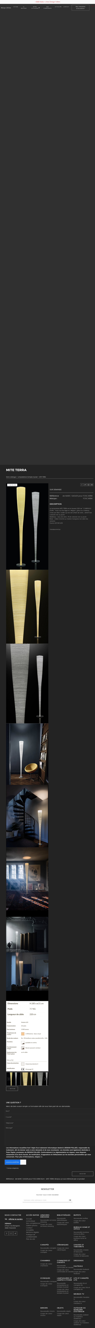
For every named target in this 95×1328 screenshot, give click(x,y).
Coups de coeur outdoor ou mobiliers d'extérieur (81, 1322)
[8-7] (27, 976)
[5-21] (27, 815)
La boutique (24, 7)
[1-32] (27, 526)
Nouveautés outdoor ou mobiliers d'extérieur (81, 1316)
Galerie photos (31, 1225)
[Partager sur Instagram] (11, 1233)
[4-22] (27, 753)
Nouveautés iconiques (48, 1281)
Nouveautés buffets (81, 1218)
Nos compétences (48, 7)
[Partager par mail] (15, 1233)
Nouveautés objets (64, 1311)
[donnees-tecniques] (27, 1045)
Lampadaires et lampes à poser (28, 477)
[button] (13, 1079)
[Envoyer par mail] (91, 484)
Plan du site (30, 1239)
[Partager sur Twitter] (85, 484)
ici (41, 1157)
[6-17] (27, 878)
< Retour (12, 1088)
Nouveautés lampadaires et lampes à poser (63, 1285)
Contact (66, 6)
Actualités (58, 6)
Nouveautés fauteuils (81, 1269)
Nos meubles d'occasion (80, 7)
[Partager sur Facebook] (81, 484)
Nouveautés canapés (48, 1248)
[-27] (27, 683)
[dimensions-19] (27, 1010)
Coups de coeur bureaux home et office (80, 1238)
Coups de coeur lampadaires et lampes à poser (63, 1291)
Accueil (15, 6)
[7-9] (27, 931)
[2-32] (27, 606)
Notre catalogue (34, 7)
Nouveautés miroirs (47, 1311)
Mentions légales (32, 1232)
